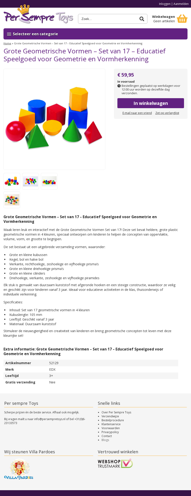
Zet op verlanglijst (167, 113)
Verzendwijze (110, 416)
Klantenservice (111, 424)
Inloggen (165, 4)
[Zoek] (142, 18)
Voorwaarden (111, 428)
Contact (107, 436)
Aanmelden (181, 4)
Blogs (105, 440)
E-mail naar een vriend (137, 113)
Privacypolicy (110, 432)
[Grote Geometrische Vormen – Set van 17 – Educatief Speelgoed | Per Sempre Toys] (38, 16)
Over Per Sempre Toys (116, 412)
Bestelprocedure (113, 420)
